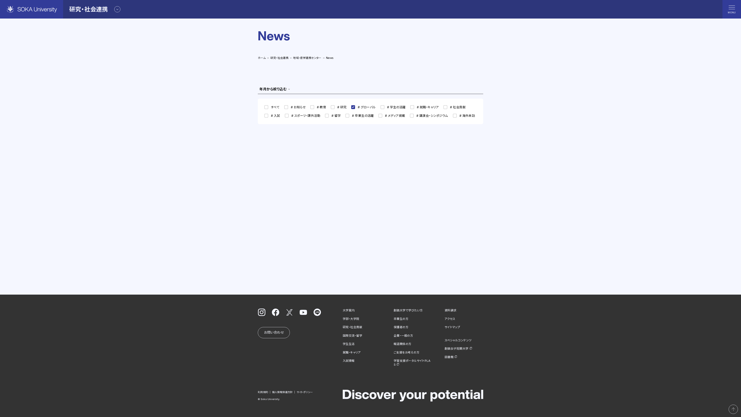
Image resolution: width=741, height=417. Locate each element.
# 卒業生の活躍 (363, 116)
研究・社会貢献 (352, 327)
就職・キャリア (352, 352)
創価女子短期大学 (457, 348)
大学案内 (349, 310)
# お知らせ (298, 107)
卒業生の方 (401, 319)
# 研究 (342, 107)
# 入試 (275, 116)
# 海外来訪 (467, 116)
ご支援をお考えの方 (406, 352)
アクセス (450, 319)
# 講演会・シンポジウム (432, 116)
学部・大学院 (351, 319)
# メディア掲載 (395, 116)
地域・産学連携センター (307, 57)
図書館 (449, 357)
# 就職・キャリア (428, 107)
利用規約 (263, 392)
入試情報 (349, 361)
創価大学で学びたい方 (408, 310)
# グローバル (367, 107)
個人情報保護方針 (282, 392)
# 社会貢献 (458, 107)
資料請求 (451, 310)
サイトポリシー (305, 392)
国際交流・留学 (352, 335)
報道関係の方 (402, 344)
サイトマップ (452, 327)
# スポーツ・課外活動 (305, 116)
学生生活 (349, 344)
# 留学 (336, 116)
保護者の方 (401, 327)
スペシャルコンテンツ (458, 340)
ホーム (262, 57)
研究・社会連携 (279, 57)
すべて (275, 107)
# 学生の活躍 (396, 107)
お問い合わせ (274, 332)
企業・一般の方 (403, 335)
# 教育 (321, 107)
